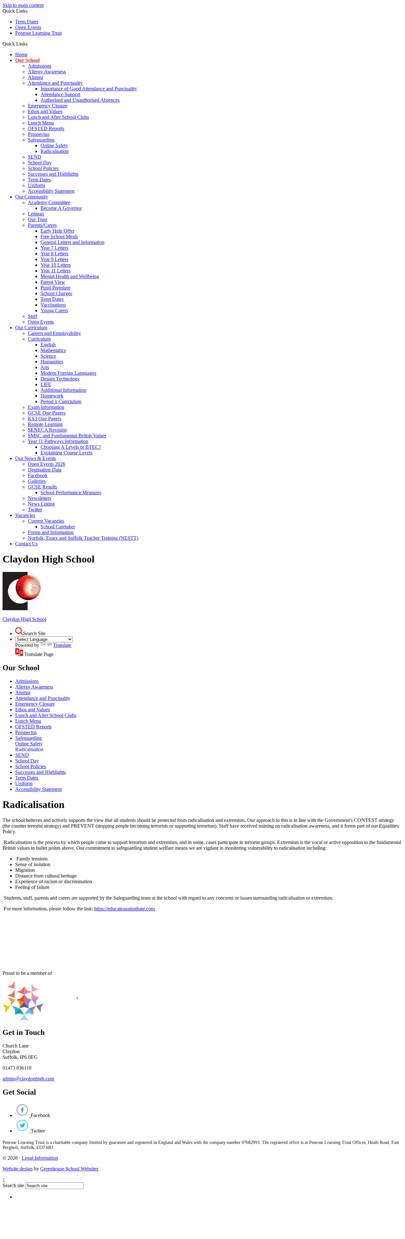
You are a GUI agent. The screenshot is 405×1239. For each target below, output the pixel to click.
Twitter (35, 509)
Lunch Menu (41, 122)
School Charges (56, 293)
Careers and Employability (54, 333)
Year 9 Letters (54, 259)
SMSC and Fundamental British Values (67, 435)
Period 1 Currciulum (60, 401)
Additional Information (63, 390)
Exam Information (46, 407)
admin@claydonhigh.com (28, 1078)
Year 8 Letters (54, 253)
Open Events (28, 27)
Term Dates (26, 21)
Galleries (37, 481)
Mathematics (53, 350)
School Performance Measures (70, 492)
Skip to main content (23, 5)
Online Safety (54, 145)
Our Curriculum (31, 327)
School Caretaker (57, 526)
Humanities (51, 361)
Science (48, 356)
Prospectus (38, 134)
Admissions (39, 66)
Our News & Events (35, 458)
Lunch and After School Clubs (58, 117)
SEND (34, 157)
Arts (44, 367)
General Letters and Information (72, 242)
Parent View (52, 282)
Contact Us (26, 543)
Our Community (31, 196)
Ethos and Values (45, 111)
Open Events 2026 (46, 464)
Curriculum (39, 339)
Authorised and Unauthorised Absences (80, 100)
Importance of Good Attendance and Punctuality (88, 88)
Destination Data (44, 469)
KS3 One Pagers (44, 418)
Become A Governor (61, 208)
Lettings (36, 213)
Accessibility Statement (51, 191)
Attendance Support (60, 94)
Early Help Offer (57, 231)
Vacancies (25, 515)
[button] (30, 44)
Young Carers (54, 310)
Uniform (36, 185)
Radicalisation (54, 151)
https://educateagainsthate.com (124, 908)
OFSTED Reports (46, 128)
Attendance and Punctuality (55, 83)
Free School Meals (59, 236)
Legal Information (40, 1158)
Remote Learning (45, 424)
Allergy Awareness (47, 71)
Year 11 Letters (55, 270)
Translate (62, 645)
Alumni (35, 77)
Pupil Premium (55, 287)
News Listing (41, 504)
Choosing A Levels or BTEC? (70, 447)
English (48, 344)
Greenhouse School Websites (69, 1168)
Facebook (37, 475)
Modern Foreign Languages (68, 373)
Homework (51, 395)
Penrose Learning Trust (38, 33)
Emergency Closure (47, 105)
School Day (40, 162)
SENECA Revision (47, 430)
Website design (18, 1168)
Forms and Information (51, 532)
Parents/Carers (42, 225)
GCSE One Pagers (46, 413)
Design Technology (60, 378)
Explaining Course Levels (66, 452)
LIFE (45, 384)
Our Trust (37, 219)
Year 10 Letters (55, 265)
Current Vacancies (46, 521)
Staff (32, 316)
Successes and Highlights (53, 174)
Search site (13, 1185)
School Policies (43, 168)
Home (21, 54)
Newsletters (39, 498)
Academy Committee (49, 202)
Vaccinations (53, 304)
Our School (27, 60)
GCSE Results (42, 486)
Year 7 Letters (54, 248)
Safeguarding (41, 140)
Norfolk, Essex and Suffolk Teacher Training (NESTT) (83, 538)
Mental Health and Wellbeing (69, 276)
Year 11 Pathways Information (58, 441)
